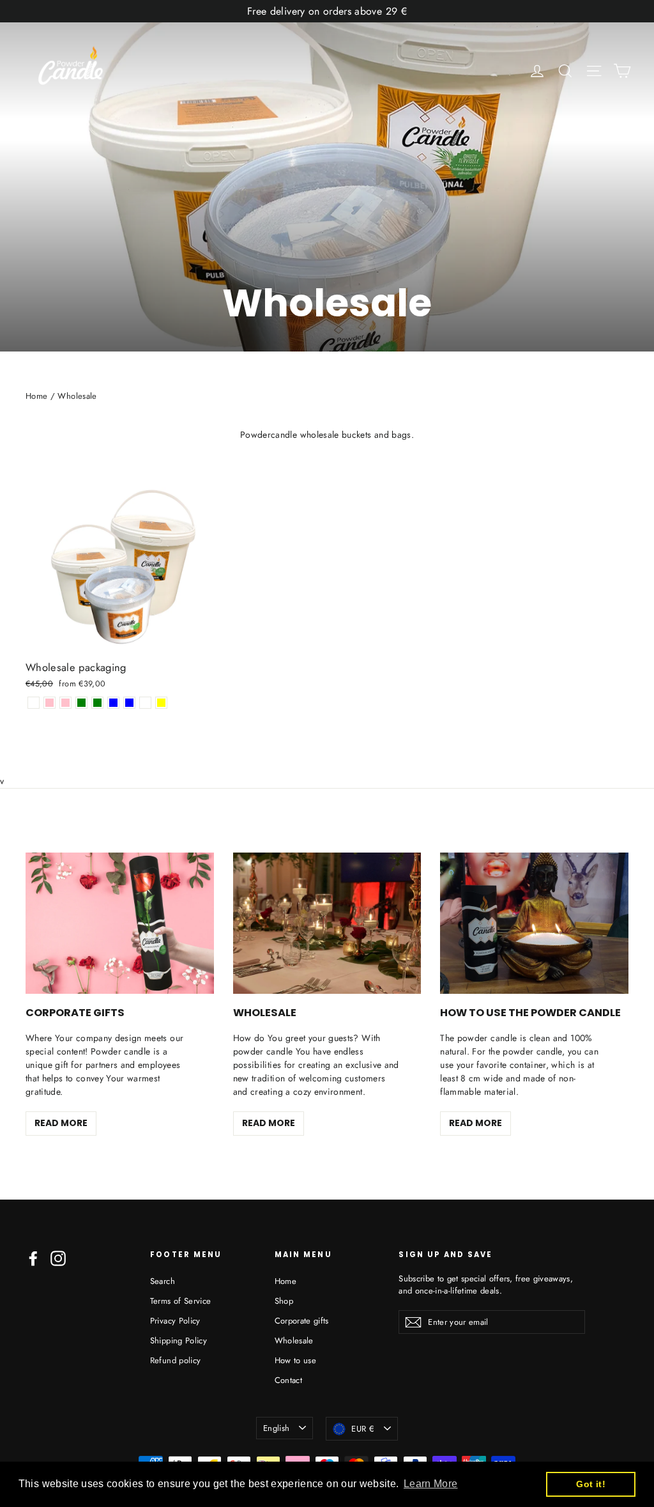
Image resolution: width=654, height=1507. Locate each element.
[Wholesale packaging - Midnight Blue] (113, 702)
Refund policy (175, 1360)
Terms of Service (180, 1301)
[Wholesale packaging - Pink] (49, 702)
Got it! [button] (590, 1484)
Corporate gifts (302, 1321)
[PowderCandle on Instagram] (58, 1258)
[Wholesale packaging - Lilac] (145, 702)
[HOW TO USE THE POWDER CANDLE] (534, 923)
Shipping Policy (178, 1340)
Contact (288, 1380)
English (276, 1428)
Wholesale (294, 1340)
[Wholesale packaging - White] (33, 702)
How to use (296, 1360)
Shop (284, 1301)
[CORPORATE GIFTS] (120, 923)
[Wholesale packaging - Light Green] (97, 702)
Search (162, 1281)
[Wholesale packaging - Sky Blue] (129, 702)
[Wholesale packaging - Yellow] (161, 702)
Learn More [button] (431, 1483)
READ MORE (60, 1123)
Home (36, 396)
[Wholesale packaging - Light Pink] (65, 702)
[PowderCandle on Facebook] (33, 1258)
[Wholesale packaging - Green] (81, 702)
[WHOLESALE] (327, 923)
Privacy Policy (175, 1321)
